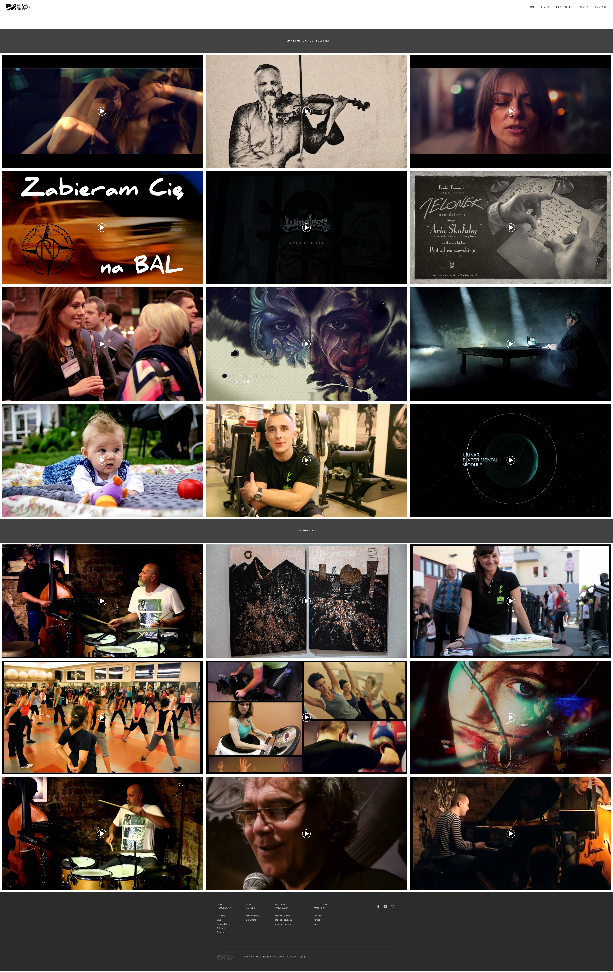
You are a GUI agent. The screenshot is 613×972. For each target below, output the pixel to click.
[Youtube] (385, 906)
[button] (102, 111)
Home (531, 7)
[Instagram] (392, 906)
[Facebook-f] (378, 906)
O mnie (545, 7)
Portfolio (563, 7)
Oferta (584, 7)
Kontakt (601, 7)
